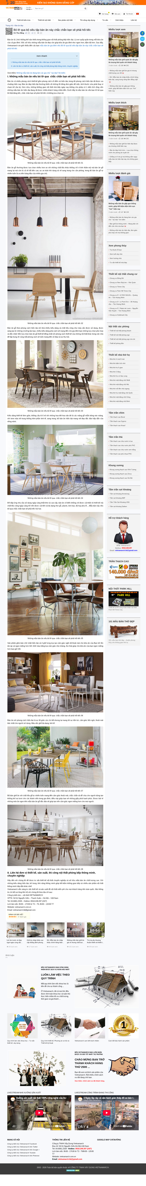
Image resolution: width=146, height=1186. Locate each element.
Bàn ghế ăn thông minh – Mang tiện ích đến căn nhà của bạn (123, 225)
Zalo (142, 39)
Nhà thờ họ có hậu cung (118, 376)
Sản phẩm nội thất (65, 20)
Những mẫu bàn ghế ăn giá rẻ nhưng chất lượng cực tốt (123, 72)
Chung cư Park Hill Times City (120, 291)
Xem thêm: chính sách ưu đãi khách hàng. (90, 1081)
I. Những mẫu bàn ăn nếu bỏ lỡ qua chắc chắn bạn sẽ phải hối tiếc (36, 62)
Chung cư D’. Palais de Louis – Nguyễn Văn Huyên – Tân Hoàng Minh (123, 309)
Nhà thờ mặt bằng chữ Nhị (119, 384)
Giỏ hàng (105, 13)
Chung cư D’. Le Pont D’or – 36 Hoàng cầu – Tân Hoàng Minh (123, 303)
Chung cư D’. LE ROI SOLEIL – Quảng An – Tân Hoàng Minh (123, 296)
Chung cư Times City (117, 287)
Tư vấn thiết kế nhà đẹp (118, 262)
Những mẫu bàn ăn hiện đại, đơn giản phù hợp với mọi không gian (123, 231)
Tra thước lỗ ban (116, 250)
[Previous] (7, 936)
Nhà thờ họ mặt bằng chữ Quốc (121, 393)
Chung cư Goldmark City (119, 315)
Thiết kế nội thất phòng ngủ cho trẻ (122, 339)
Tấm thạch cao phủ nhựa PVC (121, 454)
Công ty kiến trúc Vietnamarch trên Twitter (22, 1147)
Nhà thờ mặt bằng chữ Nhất (120, 380)
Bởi (15, 33)
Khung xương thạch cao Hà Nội (121, 478)
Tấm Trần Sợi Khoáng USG (120, 502)
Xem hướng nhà (115, 258)
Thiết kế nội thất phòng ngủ (120, 335)
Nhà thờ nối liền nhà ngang (119, 389)
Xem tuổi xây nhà (116, 254)
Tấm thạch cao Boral (117, 417)
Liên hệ (134, 20)
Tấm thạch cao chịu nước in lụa (121, 441)
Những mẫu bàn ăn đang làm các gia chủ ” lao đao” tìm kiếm (123, 218)
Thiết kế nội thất (44, 20)
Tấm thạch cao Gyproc (118, 421)
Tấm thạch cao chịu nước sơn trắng (123, 450)
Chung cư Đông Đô (117, 278)
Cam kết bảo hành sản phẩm (118, 1041)
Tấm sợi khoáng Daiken (118, 506)
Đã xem (117, 14)
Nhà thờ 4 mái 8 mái (117, 359)
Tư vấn (105, 20)
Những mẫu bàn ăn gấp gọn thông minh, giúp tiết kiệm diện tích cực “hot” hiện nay (122, 88)
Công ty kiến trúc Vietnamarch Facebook (22, 1144)
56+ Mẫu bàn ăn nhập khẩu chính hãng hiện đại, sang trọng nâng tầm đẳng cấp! (123, 78)
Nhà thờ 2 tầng (115, 372)
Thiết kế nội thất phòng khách (120, 331)
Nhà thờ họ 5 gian (116, 367)
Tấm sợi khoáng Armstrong (119, 494)
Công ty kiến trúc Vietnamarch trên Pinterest (23, 1156)
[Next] (103, 936)
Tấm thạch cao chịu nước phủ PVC (122, 445)
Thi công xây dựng (87, 20)
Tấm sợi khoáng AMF (117, 498)
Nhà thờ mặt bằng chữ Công (120, 397)
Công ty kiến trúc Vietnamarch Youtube (21, 1153)
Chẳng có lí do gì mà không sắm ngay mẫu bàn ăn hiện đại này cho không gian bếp (123, 159)
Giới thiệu (119, 20)
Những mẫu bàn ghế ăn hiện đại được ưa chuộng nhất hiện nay (123, 145)
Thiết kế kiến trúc (23, 20)
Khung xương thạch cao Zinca (121, 474)
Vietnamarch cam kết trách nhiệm (87, 1041)
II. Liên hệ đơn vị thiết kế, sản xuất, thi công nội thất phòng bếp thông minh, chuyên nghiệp (44, 66)
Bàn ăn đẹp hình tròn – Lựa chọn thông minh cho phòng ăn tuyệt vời (123, 151)
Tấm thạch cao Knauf (117, 425)
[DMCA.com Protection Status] (73, 1170)
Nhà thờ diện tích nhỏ (117, 363)
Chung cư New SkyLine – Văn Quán (123, 282)
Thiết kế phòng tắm (117, 343)
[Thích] (26, 33)
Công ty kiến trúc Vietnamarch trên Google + (23, 1150)
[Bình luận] (32, 33)
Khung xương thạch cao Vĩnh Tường (123, 469)
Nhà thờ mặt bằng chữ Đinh (120, 401)
